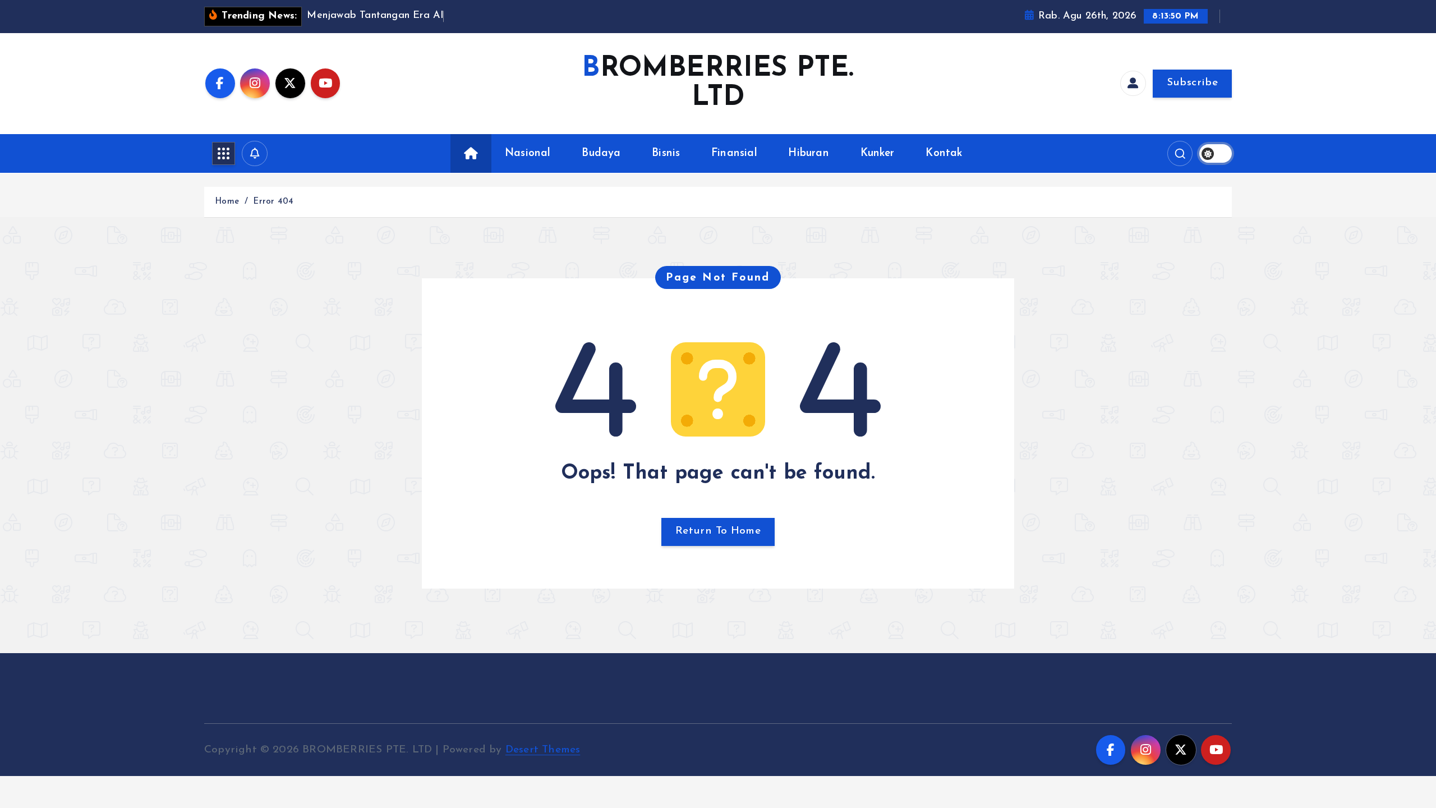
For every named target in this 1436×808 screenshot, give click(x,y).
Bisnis (666, 153)
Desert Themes (543, 750)
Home (227, 202)
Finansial (734, 153)
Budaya (601, 153)
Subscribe (1192, 82)
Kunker (877, 153)
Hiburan (808, 153)
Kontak (944, 153)
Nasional (528, 153)
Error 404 (273, 202)
